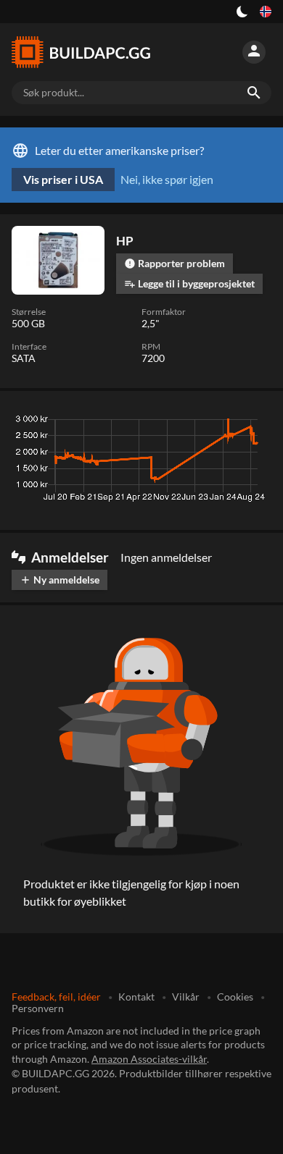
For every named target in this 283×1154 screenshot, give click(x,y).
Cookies (235, 996)
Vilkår (186, 996)
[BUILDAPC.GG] (81, 52)
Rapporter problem (174, 263)
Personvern (38, 1008)
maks (253, 423)
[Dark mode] (242, 11)
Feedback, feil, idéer (56, 996)
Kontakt (136, 996)
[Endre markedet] (265, 11)
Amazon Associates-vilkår (149, 1059)
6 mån (177, 423)
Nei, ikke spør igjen (166, 179)
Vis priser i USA (63, 179)
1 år (216, 423)
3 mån (134, 423)
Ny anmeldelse (59, 579)
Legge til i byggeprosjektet (189, 283)
